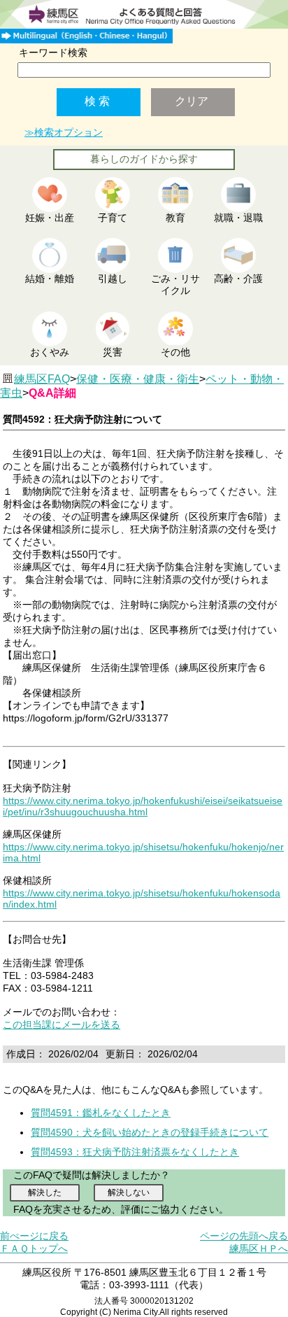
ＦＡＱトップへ (34, 1248)
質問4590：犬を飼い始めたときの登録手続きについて (149, 1132)
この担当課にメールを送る (61, 1024)
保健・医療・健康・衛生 (137, 379)
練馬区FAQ (42, 379)
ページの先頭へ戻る (244, 1235)
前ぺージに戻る (34, 1235)
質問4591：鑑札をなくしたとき (101, 1112)
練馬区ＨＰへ (258, 1248)
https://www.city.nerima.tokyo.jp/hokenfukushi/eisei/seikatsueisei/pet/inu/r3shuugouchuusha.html (142, 806)
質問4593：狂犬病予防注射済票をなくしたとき (135, 1151)
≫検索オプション (63, 132)
